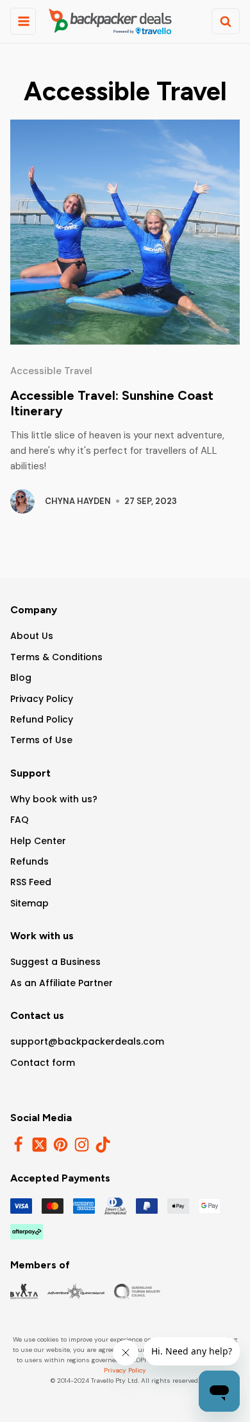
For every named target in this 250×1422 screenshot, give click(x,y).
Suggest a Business (55, 961)
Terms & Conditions (56, 657)
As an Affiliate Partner (61, 983)
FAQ (19, 819)
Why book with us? (53, 799)
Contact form (42, 1062)
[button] (23, 21)
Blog (20, 677)
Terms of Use (41, 740)
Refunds (29, 861)
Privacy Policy (41, 698)
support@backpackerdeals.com (87, 1041)
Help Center (38, 840)
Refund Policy (41, 719)
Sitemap (29, 903)
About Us (31, 635)
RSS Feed (30, 882)
